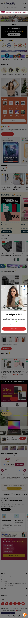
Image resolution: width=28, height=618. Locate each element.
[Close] (24, 288)
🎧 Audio (24, 12)
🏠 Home (3, 12)
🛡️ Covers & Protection (17, 12)
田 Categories (8, 12)
